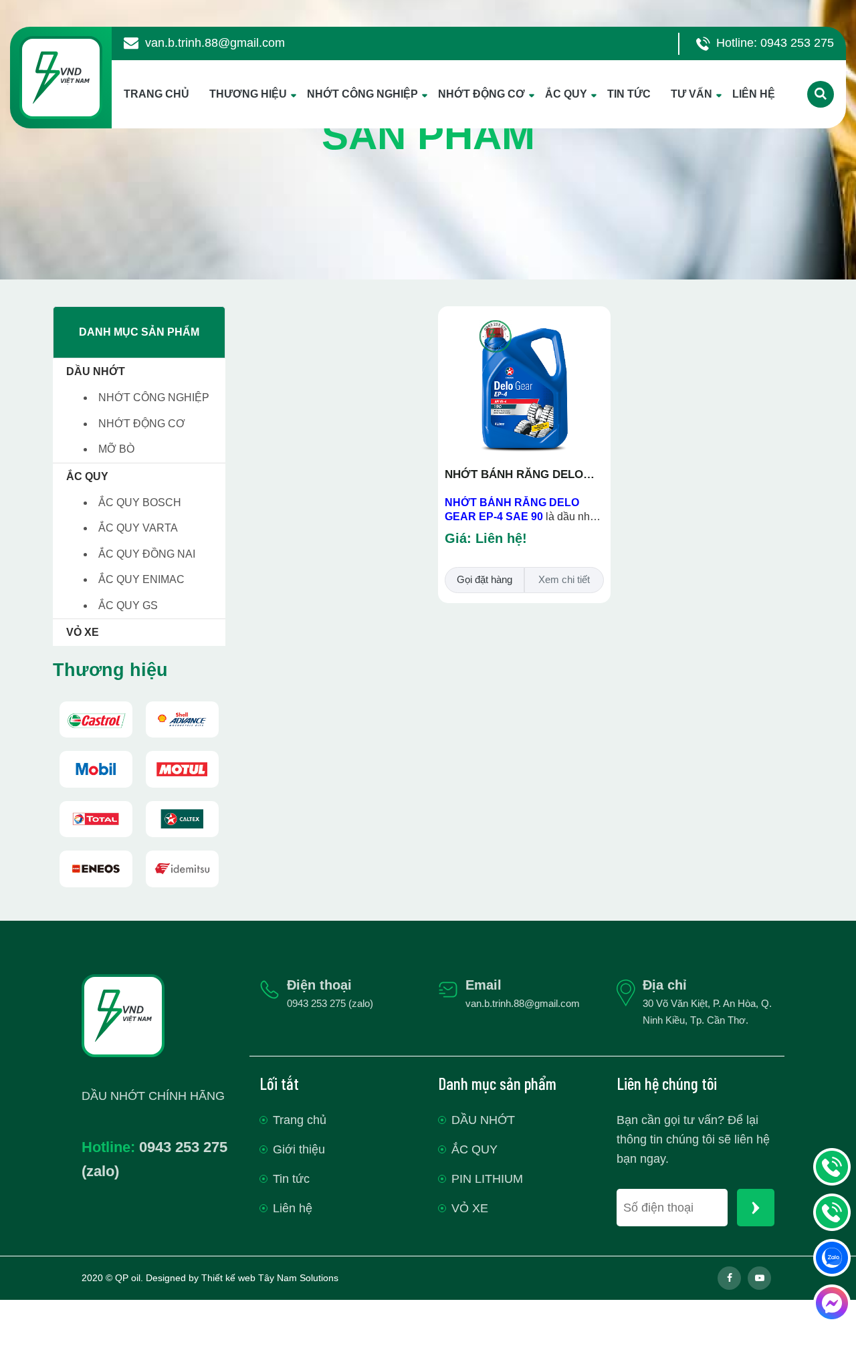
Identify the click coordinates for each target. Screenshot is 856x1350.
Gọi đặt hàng (484, 579)
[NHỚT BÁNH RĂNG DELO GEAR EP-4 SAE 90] (524, 319)
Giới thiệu (299, 1149)
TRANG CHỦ (156, 94)
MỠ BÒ (116, 449)
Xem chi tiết (564, 579)
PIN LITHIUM (487, 1179)
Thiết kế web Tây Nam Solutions (269, 1277)
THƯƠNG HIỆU (248, 94)
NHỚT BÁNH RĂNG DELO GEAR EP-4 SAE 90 (514, 475)
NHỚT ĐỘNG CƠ (481, 94)
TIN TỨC (629, 94)
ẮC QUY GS (128, 605)
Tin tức (291, 1179)
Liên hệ (292, 1208)
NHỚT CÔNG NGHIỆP (362, 94)
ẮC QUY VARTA (138, 528)
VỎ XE (82, 632)
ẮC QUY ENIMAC (141, 579)
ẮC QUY (566, 94)
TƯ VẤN (691, 94)
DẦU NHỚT (95, 371)
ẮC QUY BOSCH (139, 502)
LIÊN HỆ (753, 94)
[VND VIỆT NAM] (96, 719)
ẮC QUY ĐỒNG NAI (146, 554)
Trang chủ (299, 1120)
